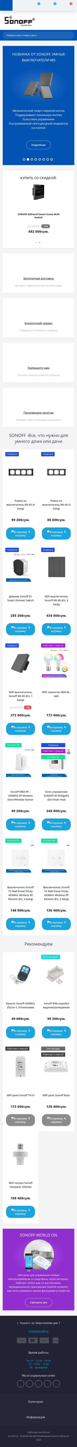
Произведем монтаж (38, 413)
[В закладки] (34, 458)
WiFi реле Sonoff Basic (56, 1095)
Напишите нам (38, 368)
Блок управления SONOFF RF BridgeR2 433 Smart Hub (56, 795)
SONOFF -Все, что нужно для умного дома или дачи (38, 438)
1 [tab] (24, 159)
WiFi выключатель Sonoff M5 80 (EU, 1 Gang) (20, 696)
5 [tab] (39, 159)
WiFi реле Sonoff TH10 (20, 1095)
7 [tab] (47, 159)
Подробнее (38, 145)
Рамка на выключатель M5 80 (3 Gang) (56, 504)
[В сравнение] (34, 453)
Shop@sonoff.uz (38, 1331)
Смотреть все (38, 1302)
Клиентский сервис (39, 323)
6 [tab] (43, 159)
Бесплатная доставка (38, 278)
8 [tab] (51, 159)
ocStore (45, 1432)
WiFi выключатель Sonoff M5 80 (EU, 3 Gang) (56, 600)
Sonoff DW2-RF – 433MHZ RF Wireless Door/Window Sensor (20, 795)
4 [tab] (36, 159)
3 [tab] (32, 159)
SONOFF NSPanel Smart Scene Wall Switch (38, 216)
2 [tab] (28, 159)
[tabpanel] (38, 107)
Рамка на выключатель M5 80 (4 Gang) (20, 504)
